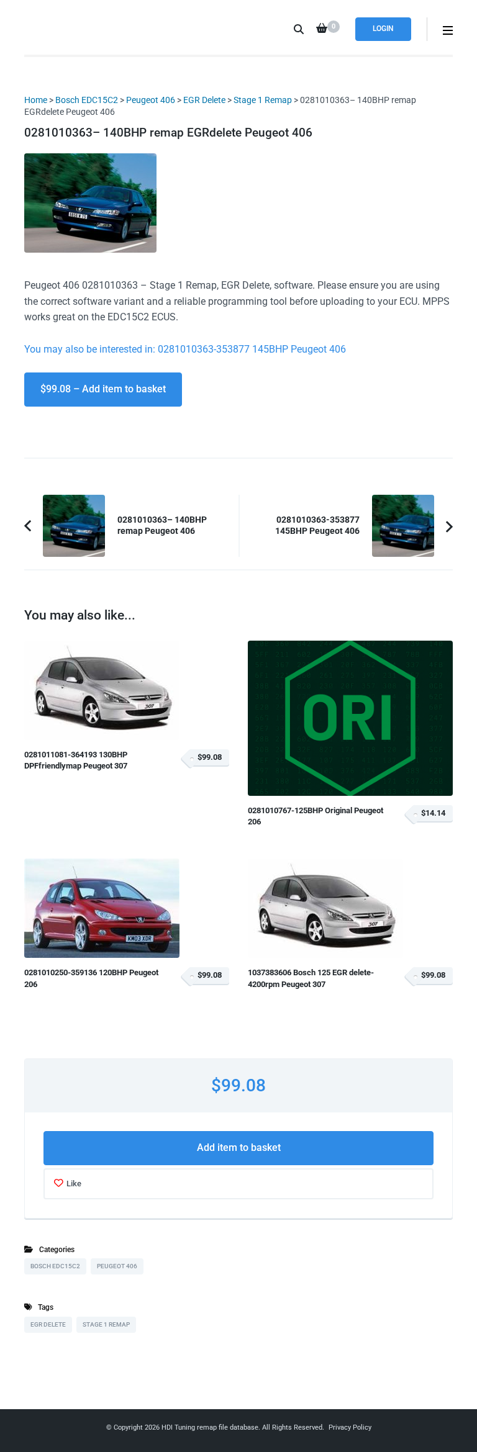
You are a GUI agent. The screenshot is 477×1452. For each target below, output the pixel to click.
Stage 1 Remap (263, 100)
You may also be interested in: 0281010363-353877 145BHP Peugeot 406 (185, 349)
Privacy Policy (350, 1427)
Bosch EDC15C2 (86, 100)
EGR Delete (204, 100)
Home (35, 100)
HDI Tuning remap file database (209, 1427)
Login (383, 28)
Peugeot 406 (150, 100)
